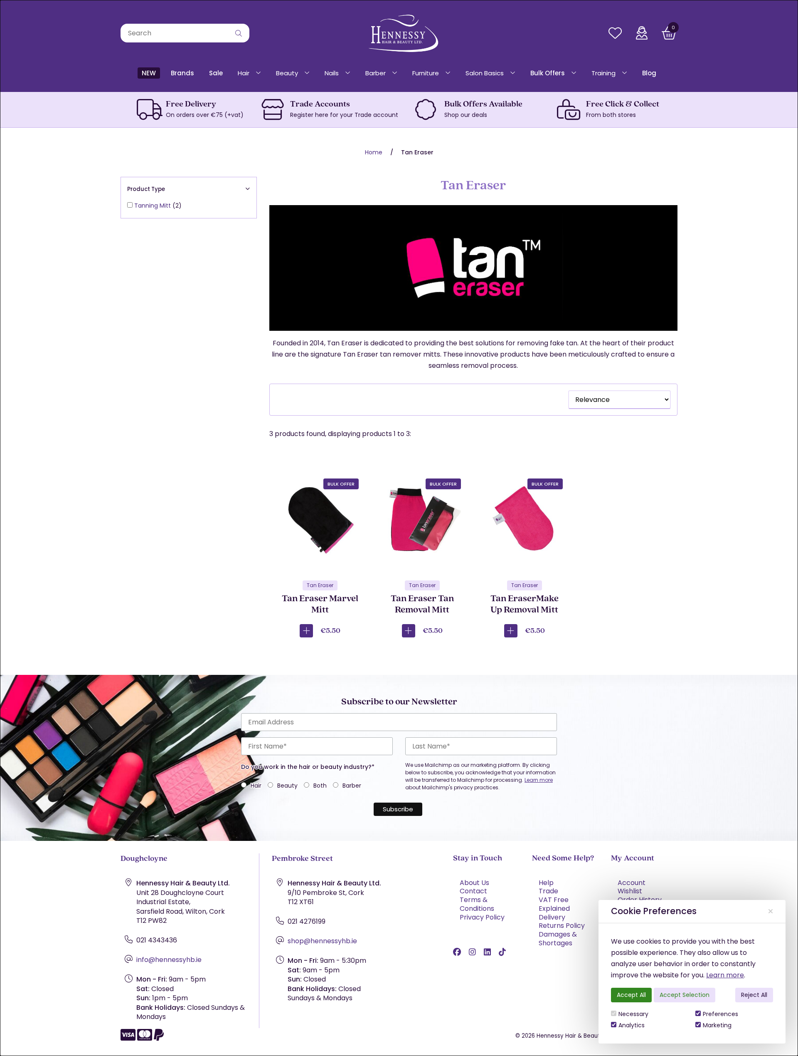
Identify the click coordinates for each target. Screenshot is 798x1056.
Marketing (717, 1025)
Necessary (633, 1014)
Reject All (754, 995)
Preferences (720, 1014)
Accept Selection (684, 995)
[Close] (770, 911)
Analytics (631, 1025)
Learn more (725, 975)
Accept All (631, 995)
